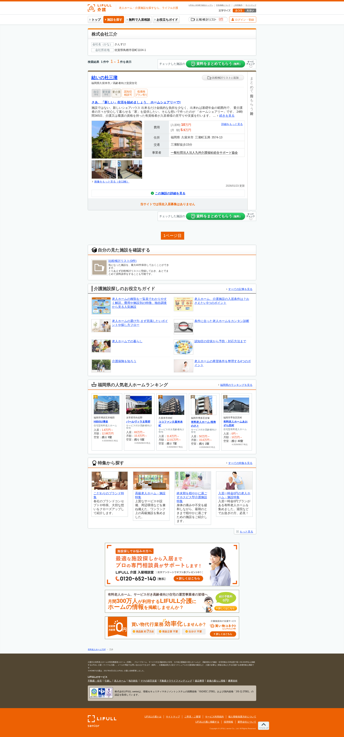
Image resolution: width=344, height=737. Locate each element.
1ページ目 (172, 235)
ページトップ (263, 728)
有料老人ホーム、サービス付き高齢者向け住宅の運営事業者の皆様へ (171, 601)
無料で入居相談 (139, 19)
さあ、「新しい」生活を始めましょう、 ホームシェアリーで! (136, 102)
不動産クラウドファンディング (175, 680)
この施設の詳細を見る (170, 193)
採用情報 (228, 721)
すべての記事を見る (240, 289)
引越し (107, 680)
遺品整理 (199, 680)
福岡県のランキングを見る (236, 385)
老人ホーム (120, 680)
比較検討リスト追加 (225, 77)
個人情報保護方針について (242, 716)
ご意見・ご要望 (192, 716)
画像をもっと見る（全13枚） (111, 181)
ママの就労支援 (148, 680)
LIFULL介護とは (153, 716)
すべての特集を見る (240, 463)
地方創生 (133, 680)
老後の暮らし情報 (216, 680)
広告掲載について (223, 5)
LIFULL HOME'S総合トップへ (201, 5)
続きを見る (227, 115)
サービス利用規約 (214, 716)
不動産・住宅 (95, 680)
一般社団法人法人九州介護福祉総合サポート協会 (204, 152)
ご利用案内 (237, 5)
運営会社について (247, 721)
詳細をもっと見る (232, 124)
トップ (96, 19)
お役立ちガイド (167, 19)
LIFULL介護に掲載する (207, 721)
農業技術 (232, 680)
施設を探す (114, 19)
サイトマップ (250, 5)
